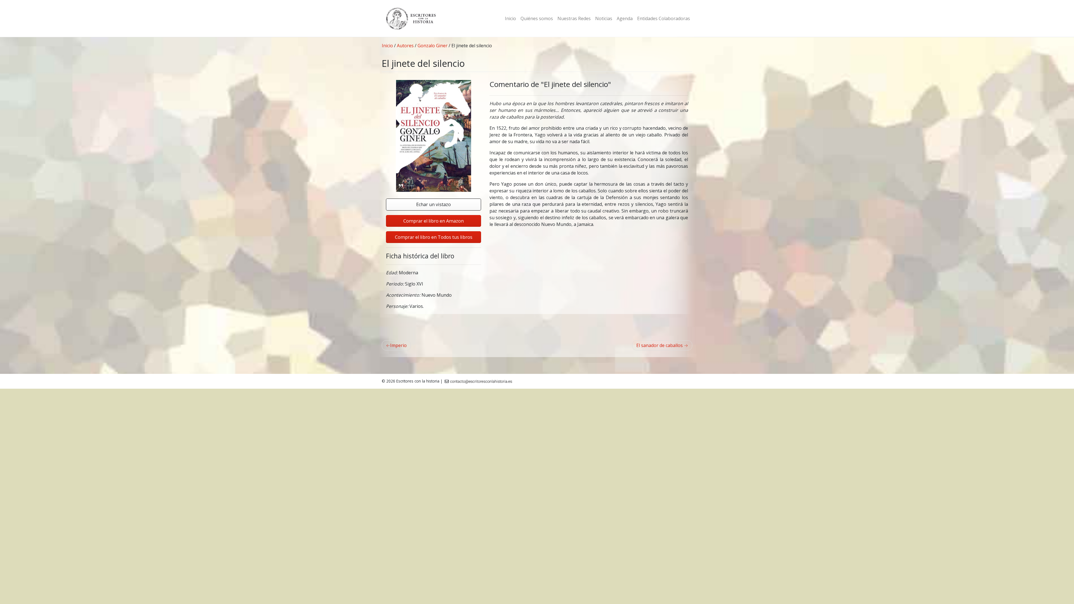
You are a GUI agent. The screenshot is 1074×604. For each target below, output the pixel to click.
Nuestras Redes (574, 18)
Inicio (510, 18)
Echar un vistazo (433, 204)
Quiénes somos (536, 18)
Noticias (603, 18)
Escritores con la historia (417, 381)
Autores (405, 46)
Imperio (398, 345)
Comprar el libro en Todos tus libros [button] (433, 237)
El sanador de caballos (659, 345)
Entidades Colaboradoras (663, 18)
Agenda (625, 18)
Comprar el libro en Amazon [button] (433, 221)
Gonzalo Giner (432, 46)
